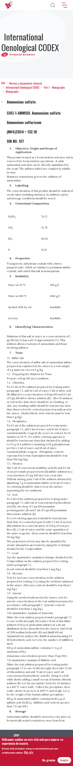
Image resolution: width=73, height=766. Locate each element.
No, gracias (48, 760)
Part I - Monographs (54, 87)
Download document (22, 54)
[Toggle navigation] (64, 5)
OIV (3, 83)
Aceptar (64, 760)
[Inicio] (9, 5)
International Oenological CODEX (22, 87)
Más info (28, 752)
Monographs (12, 91)
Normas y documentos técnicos (25, 83)
